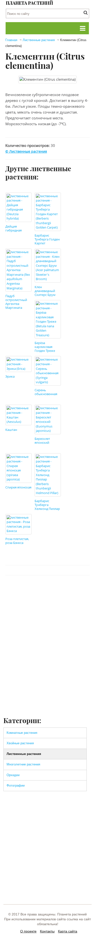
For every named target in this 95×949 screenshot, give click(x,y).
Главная (11, 40)
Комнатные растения (22, 733)
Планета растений (29, 3)
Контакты (47, 931)
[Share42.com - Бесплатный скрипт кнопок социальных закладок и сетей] (84, 590)
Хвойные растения (20, 743)
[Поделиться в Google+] (65, 590)
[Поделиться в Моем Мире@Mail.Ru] (75, 590)
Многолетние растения (23, 764)
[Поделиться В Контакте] (28, 590)
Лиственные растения (39, 40)
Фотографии (16, 785)
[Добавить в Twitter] (38, 590)
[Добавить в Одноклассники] (47, 590)
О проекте (28, 931)
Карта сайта (67, 931)
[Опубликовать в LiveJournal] (56, 590)
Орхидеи (13, 775)
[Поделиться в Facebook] (19, 590)
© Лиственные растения (26, 151)
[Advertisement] (47, 666)
